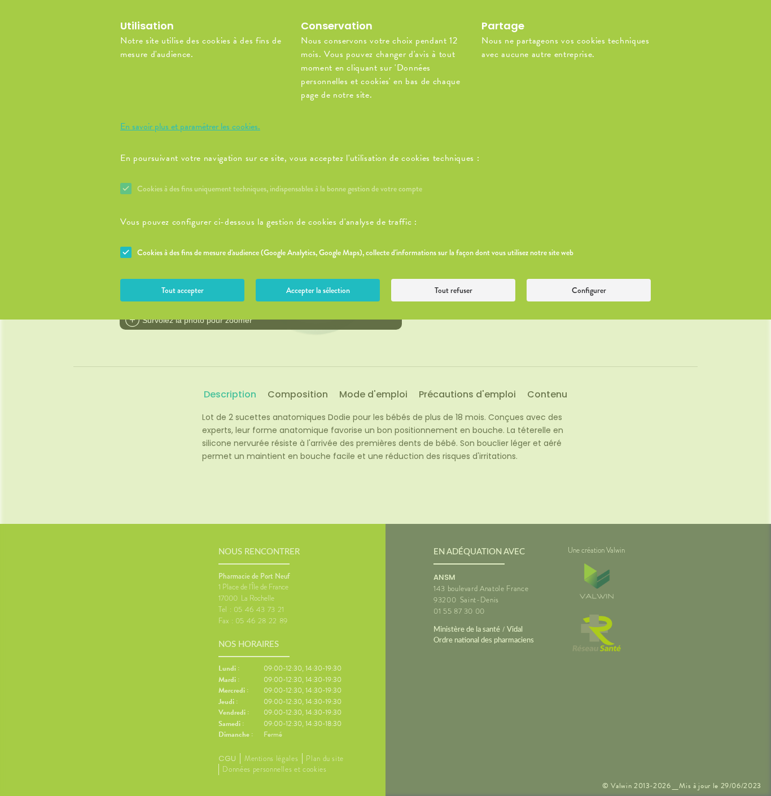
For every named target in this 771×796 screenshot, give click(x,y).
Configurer (589, 290)
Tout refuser (453, 290)
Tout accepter (182, 290)
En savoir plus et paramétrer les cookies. (190, 126)
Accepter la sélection (318, 290)
